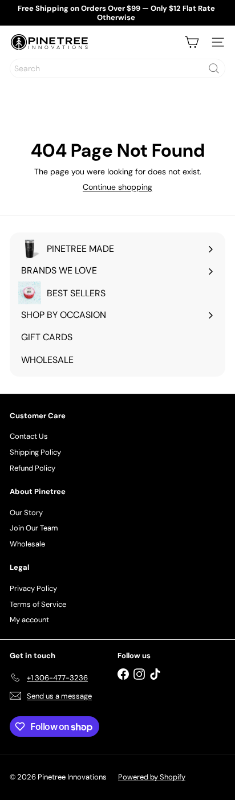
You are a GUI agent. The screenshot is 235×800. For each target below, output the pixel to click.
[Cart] (192, 42)
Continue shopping (117, 187)
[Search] (213, 68)
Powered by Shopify (151, 777)
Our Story (26, 512)
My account (29, 620)
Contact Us (29, 436)
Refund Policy (32, 468)
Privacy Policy (33, 588)
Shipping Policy (35, 452)
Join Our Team (34, 528)
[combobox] (117, 68)
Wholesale (27, 544)
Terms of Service (38, 604)
